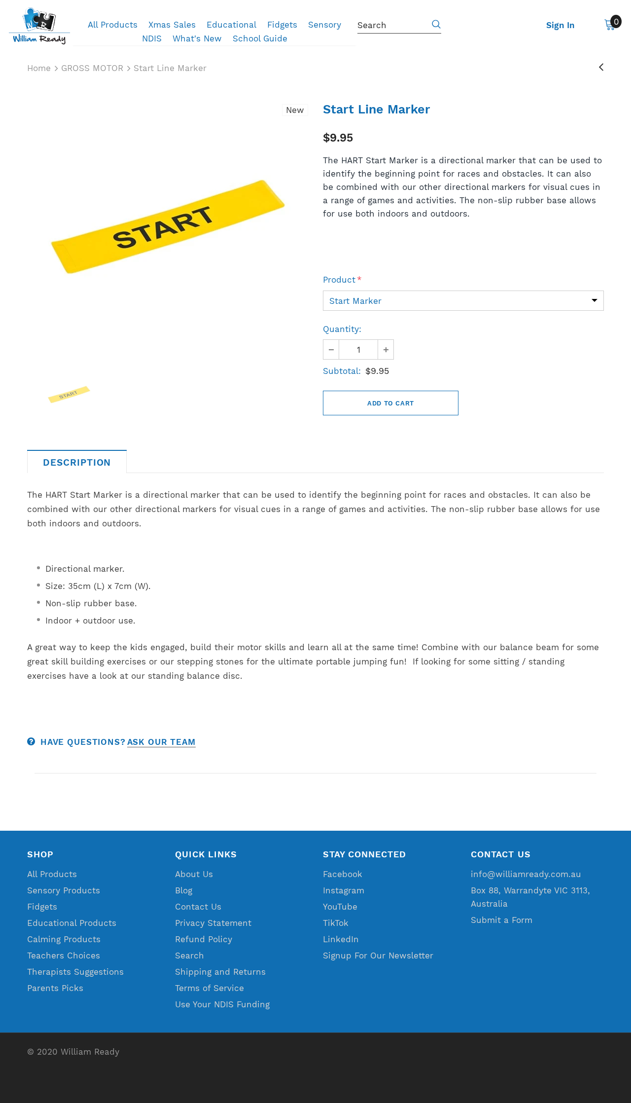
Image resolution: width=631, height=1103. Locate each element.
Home (39, 68)
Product (342, 280)
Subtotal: (342, 371)
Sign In (560, 25)
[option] (167, 227)
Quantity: (342, 329)
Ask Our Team (161, 742)
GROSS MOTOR (92, 68)
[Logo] (39, 25)
